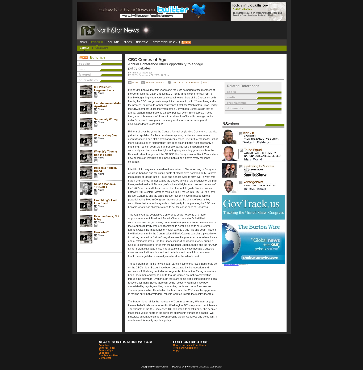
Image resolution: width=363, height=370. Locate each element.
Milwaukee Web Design (210, 366)
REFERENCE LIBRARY (164, 42)
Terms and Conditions (185, 347)
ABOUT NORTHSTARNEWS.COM (125, 342)
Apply (176, 350)
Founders (104, 345)
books (231, 91)
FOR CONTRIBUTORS (191, 342)
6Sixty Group (161, 366)
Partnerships (106, 350)
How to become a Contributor (189, 345)
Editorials (84, 48)
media (231, 97)
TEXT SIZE (177, 82)
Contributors (101, 48)
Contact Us (105, 358)
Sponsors (104, 353)
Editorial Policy (107, 347)
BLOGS (127, 42)
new (82, 69)
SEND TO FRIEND (154, 82)
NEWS (83, 42)
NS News (99, 93)
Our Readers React (109, 355)
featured (85, 74)
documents (235, 108)
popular (84, 63)
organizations (237, 102)
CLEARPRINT (193, 82)
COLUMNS (114, 42)
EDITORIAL (97, 42)
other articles (88, 80)
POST (135, 82)
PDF (205, 82)
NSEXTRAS (142, 42)
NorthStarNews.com (231, 265)
